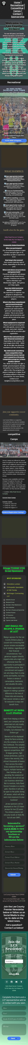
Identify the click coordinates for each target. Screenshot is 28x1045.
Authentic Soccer (10, 599)
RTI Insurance (9, 615)
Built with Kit (14, 974)
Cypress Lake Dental (11, 620)
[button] (14, 140)
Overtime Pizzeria (10, 612)
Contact (17, 13)
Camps (17, 11)
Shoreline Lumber (13, 584)
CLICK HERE (10, 829)
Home (17, 2)
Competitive (17, 8)
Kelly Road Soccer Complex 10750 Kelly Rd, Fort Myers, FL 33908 (14, 239)
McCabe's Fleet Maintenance (14, 605)
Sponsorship (17, 16)
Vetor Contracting (10, 617)
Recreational (17, 5)
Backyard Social (10, 602)
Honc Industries (10, 607)
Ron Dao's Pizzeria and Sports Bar (15, 610)
